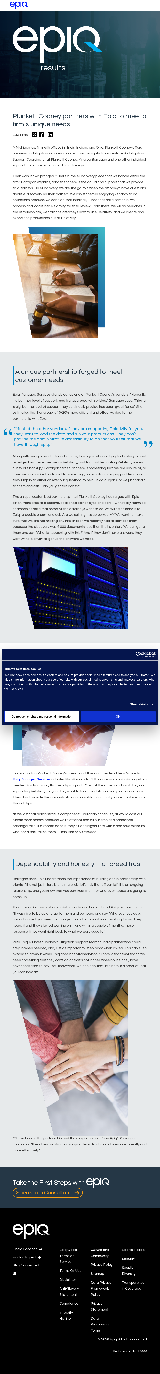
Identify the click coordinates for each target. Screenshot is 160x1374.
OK (118, 716)
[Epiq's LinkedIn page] (14, 1273)
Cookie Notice (133, 1250)
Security (128, 1259)
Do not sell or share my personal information (42, 716)
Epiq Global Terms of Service (68, 1256)
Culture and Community (100, 1253)
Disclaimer (68, 1280)
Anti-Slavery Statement (69, 1291)
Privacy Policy (102, 1265)
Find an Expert (25, 1257)
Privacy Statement (99, 1306)
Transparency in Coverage (133, 1286)
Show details (139, 704)
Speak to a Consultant (44, 1192)
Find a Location (25, 1249)
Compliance (69, 1303)
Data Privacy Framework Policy (101, 1288)
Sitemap (97, 1274)
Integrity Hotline (66, 1315)
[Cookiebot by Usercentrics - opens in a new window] (138, 654)
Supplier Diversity (129, 1271)
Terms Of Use (71, 1271)
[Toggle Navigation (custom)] (147, 5)
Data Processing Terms (100, 1324)
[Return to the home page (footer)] (19, 5)
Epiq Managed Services (32, 779)
